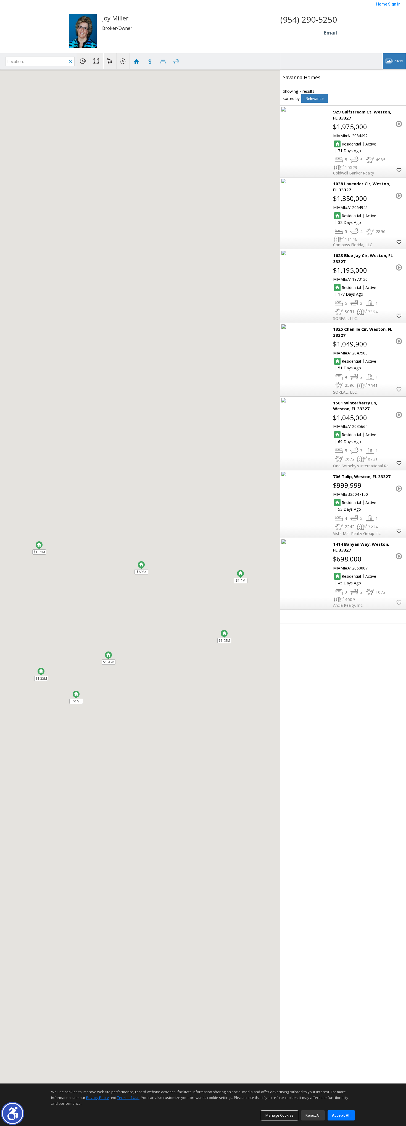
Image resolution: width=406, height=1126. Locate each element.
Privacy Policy (97, 1097)
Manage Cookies (279, 1115)
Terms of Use (128, 1097)
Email (330, 32)
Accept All (341, 1115)
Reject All (312, 1115)
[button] (12, 1113)
